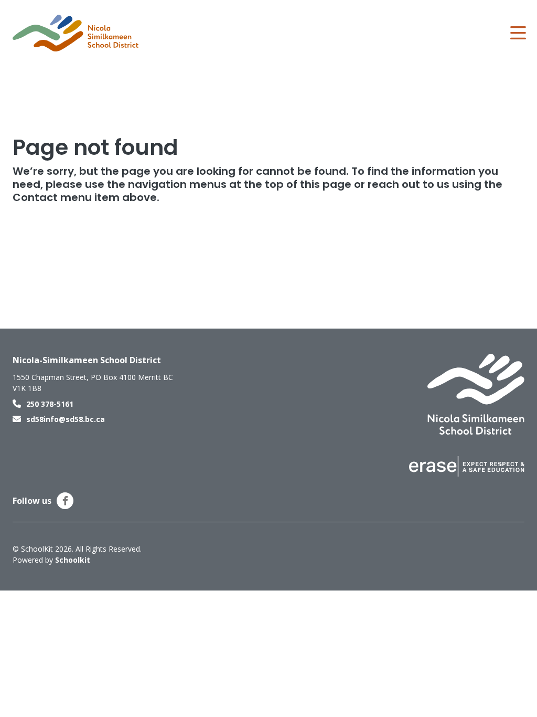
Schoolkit (72, 560)
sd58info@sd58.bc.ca (65, 419)
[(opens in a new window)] (466, 465)
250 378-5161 (49, 404)
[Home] (75, 33)
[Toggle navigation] (517, 33)
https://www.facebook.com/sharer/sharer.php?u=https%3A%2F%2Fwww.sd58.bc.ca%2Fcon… (65, 500)
